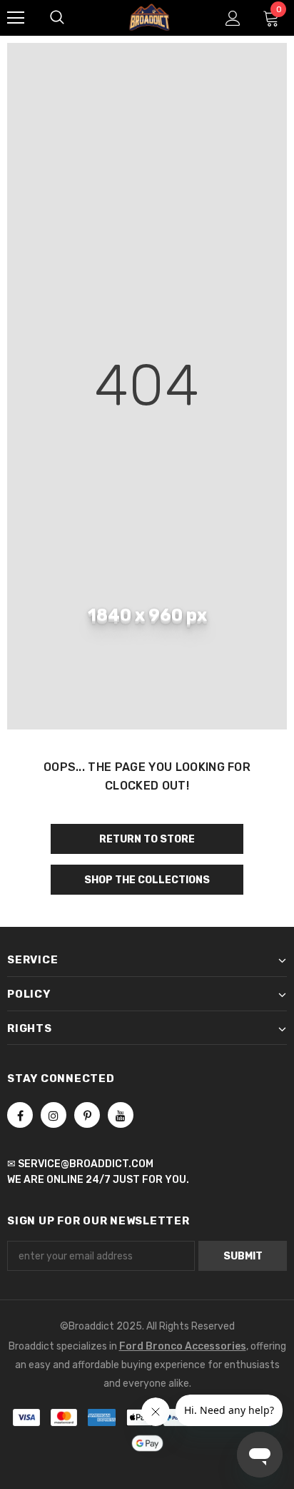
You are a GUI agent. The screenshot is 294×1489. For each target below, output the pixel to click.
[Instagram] (53, 1115)
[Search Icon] (57, 18)
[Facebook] (20, 1115)
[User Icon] (232, 18)
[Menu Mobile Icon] (15, 17)
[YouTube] (120, 1115)
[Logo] (149, 17)
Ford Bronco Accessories (182, 1346)
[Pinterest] (87, 1115)
